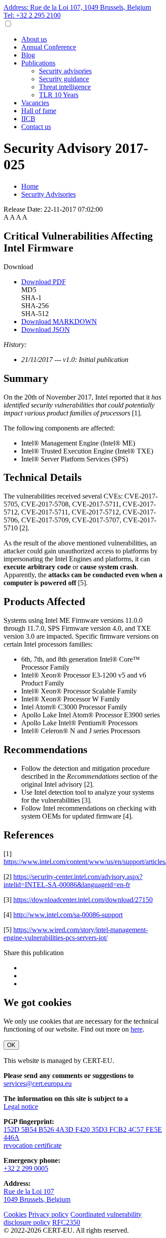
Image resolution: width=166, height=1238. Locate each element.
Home (30, 186)
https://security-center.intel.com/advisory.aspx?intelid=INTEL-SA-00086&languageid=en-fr (73, 880)
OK (11, 1045)
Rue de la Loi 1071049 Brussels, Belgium (37, 1195)
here (137, 1029)
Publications (38, 63)
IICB (28, 118)
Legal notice (21, 1106)
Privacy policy (48, 1214)
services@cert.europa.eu (38, 1083)
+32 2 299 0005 (26, 1168)
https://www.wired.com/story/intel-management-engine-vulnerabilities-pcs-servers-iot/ (76, 933)
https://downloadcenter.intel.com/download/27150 (83, 899)
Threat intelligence (65, 87)
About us (34, 39)
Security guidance (64, 79)
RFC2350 (66, 1222)
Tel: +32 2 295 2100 (32, 15)
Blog (28, 55)
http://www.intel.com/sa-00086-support (68, 914)
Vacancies (35, 103)
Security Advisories (48, 194)
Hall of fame (38, 110)
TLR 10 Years (58, 95)
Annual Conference (48, 47)
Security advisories (65, 71)
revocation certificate (33, 1145)
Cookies (15, 1214)
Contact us (36, 126)
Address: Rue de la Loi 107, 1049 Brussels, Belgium (77, 7)
